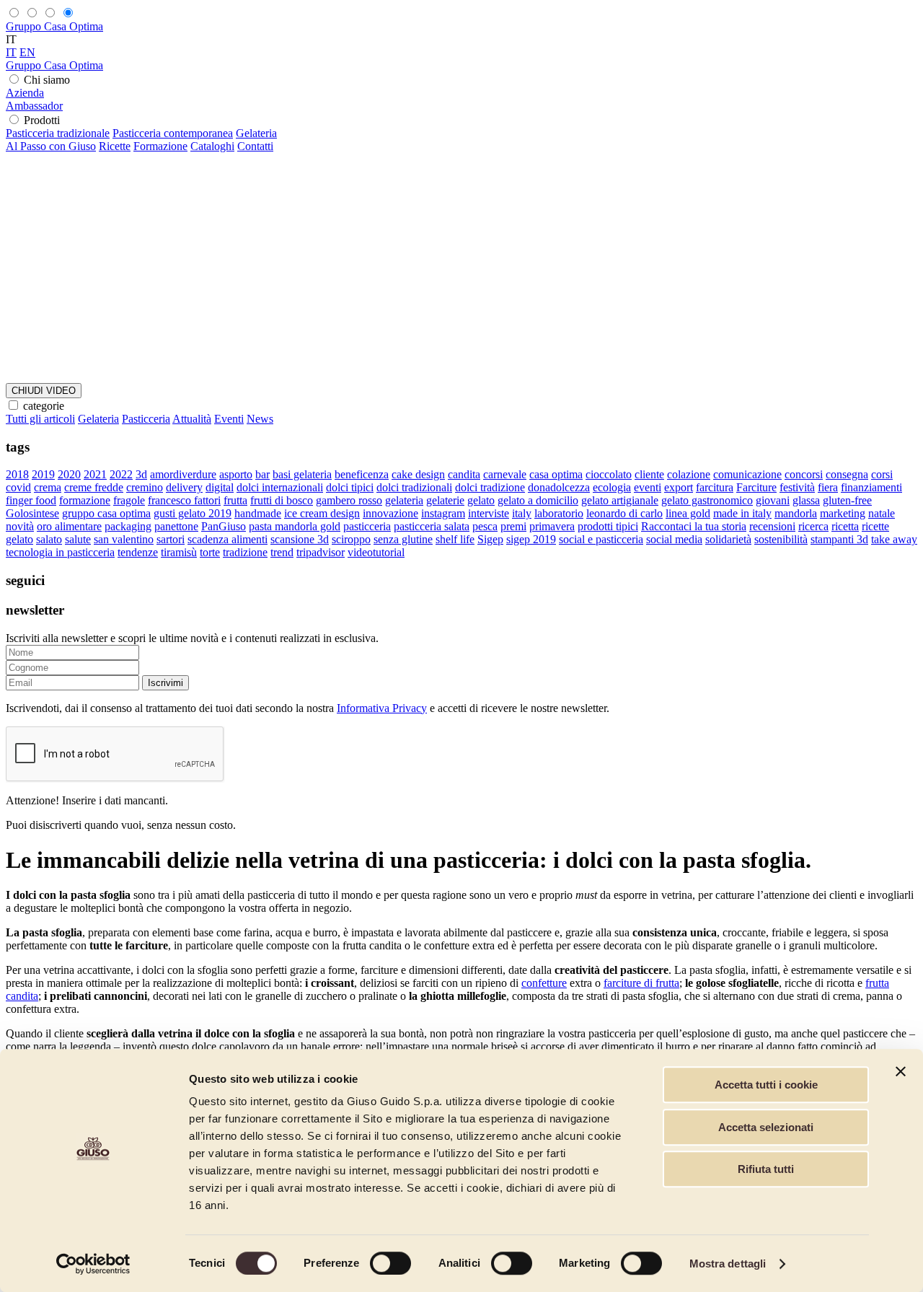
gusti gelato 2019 (192, 513)
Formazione (160, 146)
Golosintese (32, 513)
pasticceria (367, 526)
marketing (842, 513)
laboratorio (558, 513)
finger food (31, 500)
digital (220, 487)
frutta (235, 500)
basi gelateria (302, 474)
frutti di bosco (281, 500)
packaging (128, 526)
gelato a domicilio (538, 500)
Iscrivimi (165, 682)
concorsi (804, 474)
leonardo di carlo (624, 513)
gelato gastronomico (707, 500)
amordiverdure (183, 474)
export (678, 487)
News (260, 419)
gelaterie (445, 500)
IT (11, 52)
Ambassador (34, 106)
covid (18, 487)
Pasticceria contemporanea (172, 133)
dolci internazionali (280, 487)
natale (881, 513)
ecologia (612, 487)
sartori (170, 539)
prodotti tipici (608, 526)
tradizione (245, 552)
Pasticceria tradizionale (58, 133)
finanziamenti (871, 487)
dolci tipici (350, 487)
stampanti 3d (839, 539)
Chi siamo (47, 80)
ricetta (845, 526)
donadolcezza (559, 487)
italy (521, 513)
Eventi (229, 419)
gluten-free (847, 500)
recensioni (772, 526)
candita (464, 474)
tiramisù (179, 552)
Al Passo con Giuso (51, 146)
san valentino (124, 539)
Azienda (25, 93)
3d (141, 474)
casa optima (556, 474)
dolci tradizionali (414, 487)
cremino (144, 487)
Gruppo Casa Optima (54, 26)
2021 (95, 474)
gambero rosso (349, 500)
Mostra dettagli (728, 1263)
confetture (544, 983)
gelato (481, 500)
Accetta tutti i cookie (766, 1084)
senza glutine (403, 539)
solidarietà (728, 539)
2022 (121, 474)
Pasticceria (146, 419)
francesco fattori (184, 500)
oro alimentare (69, 526)
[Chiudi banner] (901, 1071)
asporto (235, 474)
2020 (69, 474)
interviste (488, 513)
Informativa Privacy (382, 708)
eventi (647, 487)
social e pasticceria (601, 539)
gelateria (404, 500)
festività (797, 487)
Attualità (191, 419)
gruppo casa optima (106, 513)
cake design (418, 474)
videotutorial (376, 552)
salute (78, 539)
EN (27, 52)
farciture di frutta (641, 983)
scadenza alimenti (227, 539)
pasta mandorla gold (294, 526)
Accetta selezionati (765, 1127)
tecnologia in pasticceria (60, 552)
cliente (649, 474)
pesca (485, 526)
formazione (84, 500)
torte (210, 552)
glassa (806, 500)
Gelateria (256, 133)
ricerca (813, 526)
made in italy (742, 513)
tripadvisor (320, 552)
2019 (43, 474)
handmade (257, 513)
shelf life (455, 539)
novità (20, 526)
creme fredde (93, 487)
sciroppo (351, 539)
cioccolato (609, 474)
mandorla (795, 513)
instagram (443, 513)
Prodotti (42, 120)
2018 (17, 474)
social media (674, 539)
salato (49, 539)
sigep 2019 (531, 539)
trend (281, 552)
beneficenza (362, 474)
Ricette (115, 146)
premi (513, 526)
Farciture (756, 487)
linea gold (688, 513)
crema (47, 487)
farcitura (714, 487)
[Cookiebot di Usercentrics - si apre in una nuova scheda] (93, 1264)
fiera (828, 487)
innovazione (390, 513)
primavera (552, 526)
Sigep (490, 539)
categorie (43, 406)
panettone (176, 526)
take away (894, 539)
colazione (688, 474)
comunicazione (747, 474)
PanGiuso (223, 526)
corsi (882, 474)
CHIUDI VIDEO (44, 390)
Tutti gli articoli (40, 419)
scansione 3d (299, 539)
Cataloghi (212, 146)
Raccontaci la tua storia (693, 526)
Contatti (255, 146)
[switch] (390, 1263)
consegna (847, 474)
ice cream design (322, 513)
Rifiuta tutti (766, 1169)
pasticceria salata (431, 526)
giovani (773, 500)
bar (262, 474)
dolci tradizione (490, 487)
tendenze (138, 552)
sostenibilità (781, 539)
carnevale (504, 474)
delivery (184, 487)
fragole (129, 500)
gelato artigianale (619, 500)
